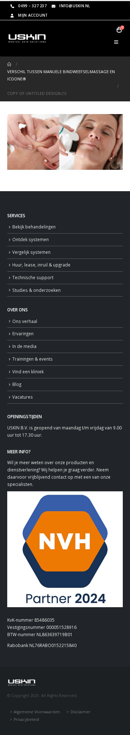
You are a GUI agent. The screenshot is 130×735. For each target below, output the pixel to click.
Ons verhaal (24, 321)
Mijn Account (33, 15)
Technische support (32, 277)
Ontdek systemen (30, 239)
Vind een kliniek (28, 371)
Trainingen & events (32, 359)
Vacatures (22, 397)
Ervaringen (23, 333)
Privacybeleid (26, 719)
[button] (116, 42)
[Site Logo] (27, 38)
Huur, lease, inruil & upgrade (41, 265)
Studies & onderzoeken (36, 290)
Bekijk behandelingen (34, 227)
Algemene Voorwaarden (37, 711)
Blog (16, 384)
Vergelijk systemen (31, 252)
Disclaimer (80, 711)
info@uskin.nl (74, 5)
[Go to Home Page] (9, 64)
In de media (24, 346)
